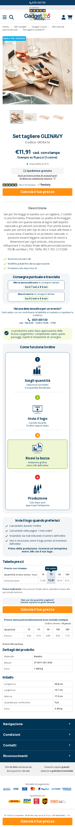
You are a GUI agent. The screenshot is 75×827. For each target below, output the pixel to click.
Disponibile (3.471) (38, 163)
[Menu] (6, 17)
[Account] (64, 17)
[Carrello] (69, 17)
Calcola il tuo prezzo (38, 191)
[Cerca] (11, 17)
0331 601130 (39, 2)
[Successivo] (67, 71)
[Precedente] (8, 71)
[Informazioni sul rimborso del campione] (54, 178)
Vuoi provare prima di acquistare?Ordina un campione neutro (37, 177)
